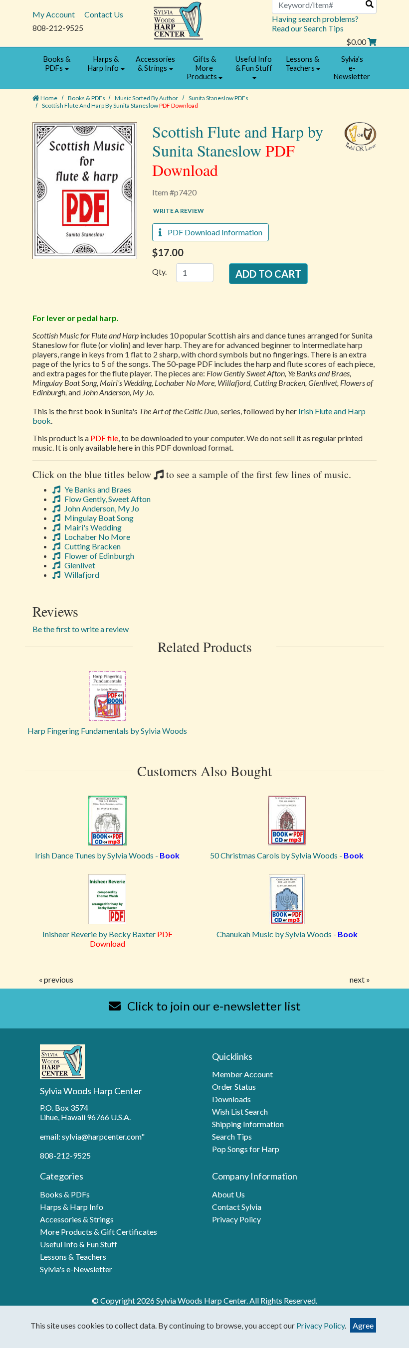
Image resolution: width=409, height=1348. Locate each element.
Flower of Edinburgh (98, 555)
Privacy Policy (236, 1219)
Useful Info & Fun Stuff (78, 1244)
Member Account (242, 1074)
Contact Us (103, 14)
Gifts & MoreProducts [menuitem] (202, 68)
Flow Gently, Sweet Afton (107, 499)
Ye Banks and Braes (97, 489)
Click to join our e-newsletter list (213, 1006)
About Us (228, 1194)
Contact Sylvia (236, 1206)
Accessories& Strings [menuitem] (155, 63)
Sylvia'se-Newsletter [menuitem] (352, 68)
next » (360, 979)
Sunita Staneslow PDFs (218, 98)
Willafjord (81, 574)
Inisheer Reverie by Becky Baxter (107, 938)
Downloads (231, 1099)
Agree (363, 1325)
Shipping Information (248, 1124)
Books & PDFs (86, 98)
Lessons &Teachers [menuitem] (302, 63)
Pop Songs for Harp (245, 1149)
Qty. (159, 271)
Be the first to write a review (80, 629)
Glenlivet (79, 565)
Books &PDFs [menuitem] (56, 63)
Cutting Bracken (92, 546)
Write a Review (178, 210)
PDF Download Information (212, 232)
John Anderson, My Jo (101, 508)
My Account (53, 14)
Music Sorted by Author (146, 98)
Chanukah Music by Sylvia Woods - (287, 934)
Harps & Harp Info (71, 1206)
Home (48, 98)
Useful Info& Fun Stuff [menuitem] (253, 63)
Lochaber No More (96, 536)
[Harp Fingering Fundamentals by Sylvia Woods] (107, 696)
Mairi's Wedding (92, 527)
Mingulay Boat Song (98, 517)
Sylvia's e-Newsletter (76, 1269)
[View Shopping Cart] (372, 41)
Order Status (234, 1086)
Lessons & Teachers (73, 1256)
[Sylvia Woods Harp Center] (178, 19)
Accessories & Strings (77, 1219)
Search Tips (232, 1136)
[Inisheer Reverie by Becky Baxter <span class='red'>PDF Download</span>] (107, 899)
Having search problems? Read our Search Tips (315, 23)
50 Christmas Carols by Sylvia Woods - (287, 855)
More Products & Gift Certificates (98, 1231)
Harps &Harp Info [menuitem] (103, 63)
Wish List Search (240, 1111)
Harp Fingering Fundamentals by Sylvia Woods (107, 730)
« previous (56, 979)
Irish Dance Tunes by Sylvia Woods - (107, 855)
